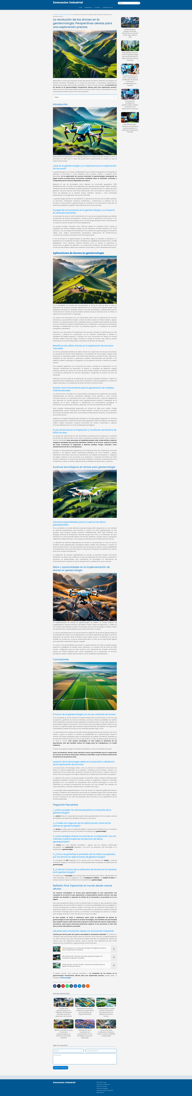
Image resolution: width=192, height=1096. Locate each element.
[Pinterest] (63, 986)
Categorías (87, 7)
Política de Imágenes (102, 1088)
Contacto (97, 7)
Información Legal (101, 1082)
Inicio (80, 7)
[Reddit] (88, 986)
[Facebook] (55, 986)
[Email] (83, 986)
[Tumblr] (71, 986)
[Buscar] (138, 3)
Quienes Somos (107, 7)
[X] (59, 986)
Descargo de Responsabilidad (105, 1090)
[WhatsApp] (67, 986)
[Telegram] (79, 986)
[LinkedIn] (75, 986)
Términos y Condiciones (103, 1084)
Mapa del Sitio (100, 1092)
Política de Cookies (102, 1086)
